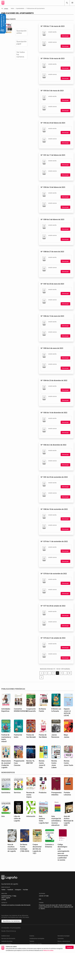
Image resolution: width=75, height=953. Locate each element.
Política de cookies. (48, 950)
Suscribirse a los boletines (11, 921)
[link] (67, 3)
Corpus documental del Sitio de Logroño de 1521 (37, 849)
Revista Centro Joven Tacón (68, 763)
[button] (49, 673)
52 (70, 673)
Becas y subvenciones (64, 941)
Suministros (5, 792)
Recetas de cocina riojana (30, 795)
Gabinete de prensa (6, 941)
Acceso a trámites (6, 944)
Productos (42, 792)
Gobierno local (5, 936)
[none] (72, 2)
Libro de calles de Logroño (17, 818)
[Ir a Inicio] (2, 3)
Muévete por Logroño (36, 944)
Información (30, 816)
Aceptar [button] (69, 947)
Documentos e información (65, 944)
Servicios (17, 792)
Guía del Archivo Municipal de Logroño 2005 (68, 820)
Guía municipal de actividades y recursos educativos (56, 820)
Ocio (3, 816)
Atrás (4, 8)
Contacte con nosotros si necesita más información (15, 905)
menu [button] (72, 3)
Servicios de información (8, 938)
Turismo (32, 941)
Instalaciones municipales (37, 938)
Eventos (32, 936)
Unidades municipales (11, 928)
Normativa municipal (63, 936)
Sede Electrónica (8, 931)
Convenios (61, 938)
